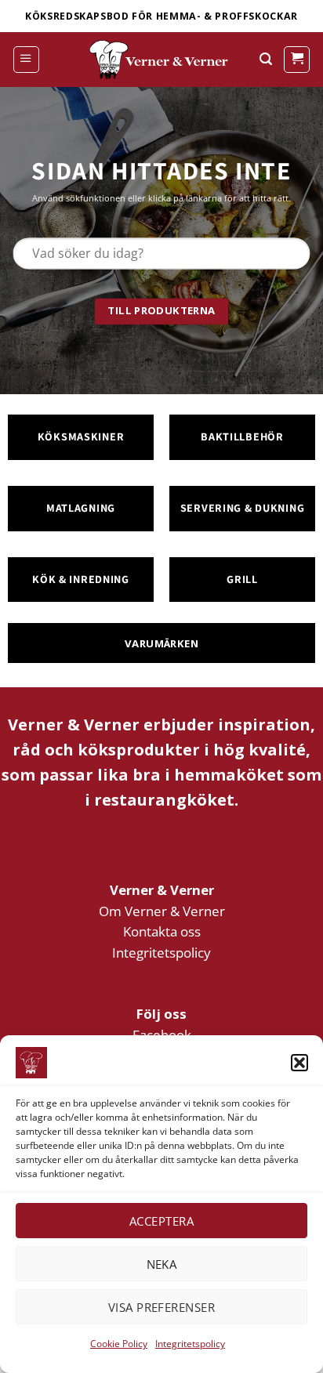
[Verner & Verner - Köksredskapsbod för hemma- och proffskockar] (161, 59)
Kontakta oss (162, 931)
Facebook (161, 1035)
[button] (299, 1063)
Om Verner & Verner (162, 911)
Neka (162, 1264)
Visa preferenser (161, 1307)
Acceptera (161, 1221)
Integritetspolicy (190, 1343)
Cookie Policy (118, 1343)
